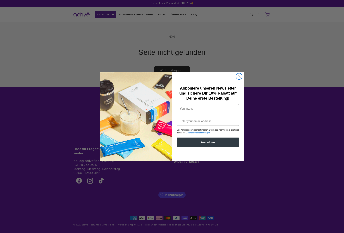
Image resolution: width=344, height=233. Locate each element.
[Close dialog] (239, 76)
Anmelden (208, 142)
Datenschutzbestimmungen (198, 133)
